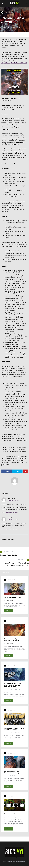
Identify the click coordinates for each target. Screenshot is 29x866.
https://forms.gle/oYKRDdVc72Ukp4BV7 (14, 63)
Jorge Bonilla (9, 600)
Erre (7, 775)
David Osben (9, 817)
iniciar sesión (8, 543)
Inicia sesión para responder (9, 512)
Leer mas (8, 611)
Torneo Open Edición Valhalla (12, 597)
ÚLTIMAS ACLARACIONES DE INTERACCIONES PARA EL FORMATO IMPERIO (12, 685)
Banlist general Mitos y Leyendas (14, 814)
